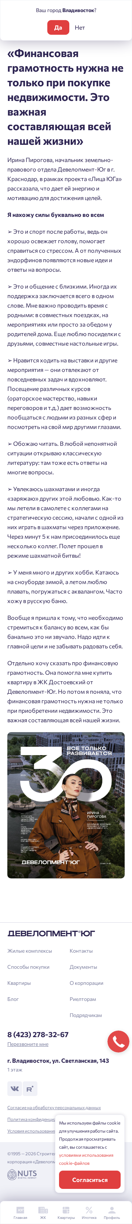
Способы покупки (28, 967)
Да (58, 27)
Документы (83, 967)
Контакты (81, 951)
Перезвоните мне (27, 1044)
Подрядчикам (86, 1015)
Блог (13, 999)
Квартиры (19, 983)
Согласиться (90, 1179)
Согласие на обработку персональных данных (54, 1107)
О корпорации (86, 983)
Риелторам (83, 999)
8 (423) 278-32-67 (38, 1034)
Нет (80, 27)
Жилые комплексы (29, 951)
